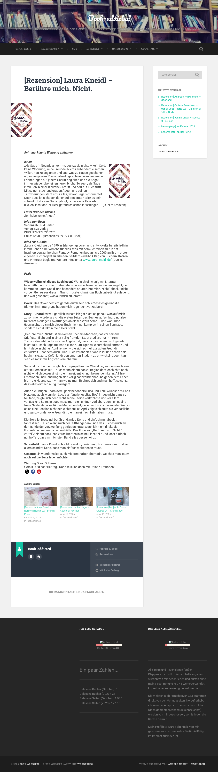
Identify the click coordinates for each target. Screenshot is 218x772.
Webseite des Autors (39, 557)
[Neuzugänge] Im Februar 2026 (178, 126)
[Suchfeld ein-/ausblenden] (201, 49)
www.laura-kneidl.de (97, 259)
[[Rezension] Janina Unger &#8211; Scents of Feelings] (76, 496)
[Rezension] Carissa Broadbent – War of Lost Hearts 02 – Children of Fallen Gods (181, 109)
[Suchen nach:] (180, 75)
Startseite (23, 48)
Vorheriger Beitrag (109, 564)
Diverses (93, 48)
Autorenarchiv (31, 557)
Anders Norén (178, 764)
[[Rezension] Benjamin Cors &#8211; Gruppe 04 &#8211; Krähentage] (112, 496)
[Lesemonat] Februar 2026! (176, 131)
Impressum (120, 48)
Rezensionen (50, 48)
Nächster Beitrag (109, 570)
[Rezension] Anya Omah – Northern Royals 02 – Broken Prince (39, 510)
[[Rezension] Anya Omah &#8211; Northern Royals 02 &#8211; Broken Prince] (40, 496)
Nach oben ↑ (199, 764)
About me (148, 48)
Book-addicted (109, 18)
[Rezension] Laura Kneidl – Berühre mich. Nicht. (68, 84)
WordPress (85, 764)
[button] (27, 471)
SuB (74, 48)
